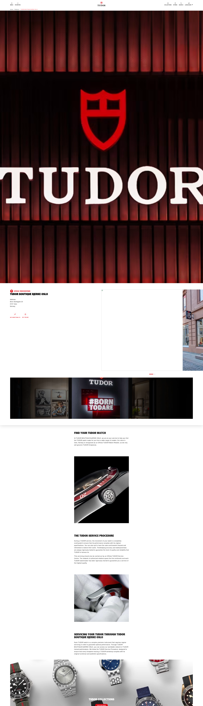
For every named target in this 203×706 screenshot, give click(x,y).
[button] (181, 4)
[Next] (196, 330)
